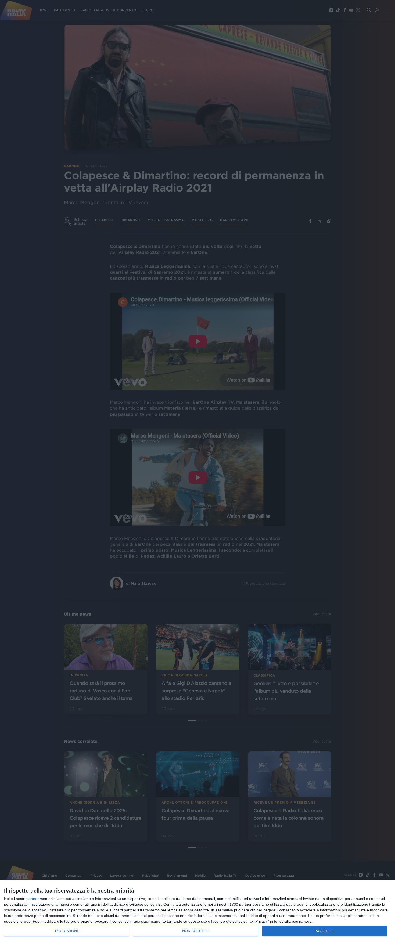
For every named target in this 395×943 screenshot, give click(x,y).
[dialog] (197, 911)
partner (32, 899)
